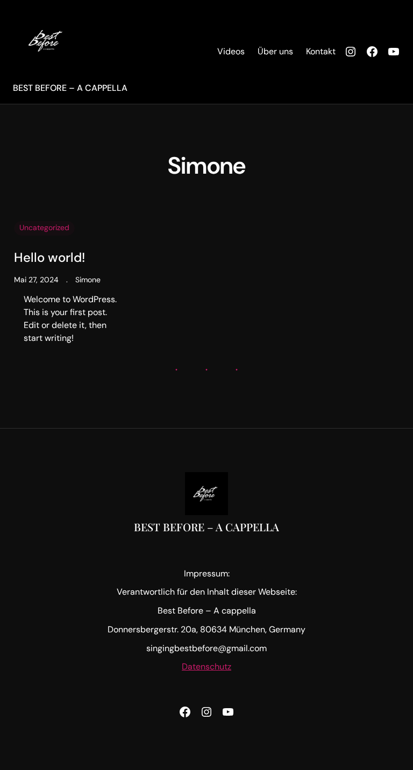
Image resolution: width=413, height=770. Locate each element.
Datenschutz (206, 666)
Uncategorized (44, 227)
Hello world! (49, 258)
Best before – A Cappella (70, 88)
